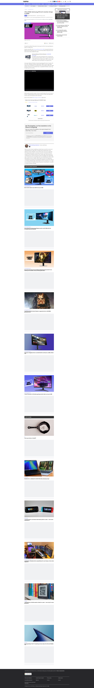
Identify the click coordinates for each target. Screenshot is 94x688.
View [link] (49, 106)
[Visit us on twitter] (54, 1)
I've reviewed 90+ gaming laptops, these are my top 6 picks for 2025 (62, 31)
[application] (39, 80)
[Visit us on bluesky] (56, 1)
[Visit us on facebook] (53, 1)
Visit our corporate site (60, 670)
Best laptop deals (62, 6)
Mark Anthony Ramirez (32, 15)
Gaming (26, 9)
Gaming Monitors (30, 9)
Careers (59, 680)
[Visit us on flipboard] (59, 1)
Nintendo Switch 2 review (42, 6)
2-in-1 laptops (33, 6)
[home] (24, 4)
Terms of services (38, 135)
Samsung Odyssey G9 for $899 (38, 49)
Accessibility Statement (28, 680)
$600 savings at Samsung (37, 97)
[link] (27, 57)
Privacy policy (49, 677)
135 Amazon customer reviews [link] (32, 102)
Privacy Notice (30, 136)
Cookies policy (60, 677)
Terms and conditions (28, 677)
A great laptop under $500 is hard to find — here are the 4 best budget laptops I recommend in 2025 (62, 16)
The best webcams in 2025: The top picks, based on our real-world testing (63, 26)
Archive (48, 680)
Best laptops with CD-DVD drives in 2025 (62, 35)
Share (27, 43)
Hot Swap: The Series (53, 6)
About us (37, 680)
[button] (69, 1)
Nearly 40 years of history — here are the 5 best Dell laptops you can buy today (63, 21)
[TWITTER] (30, 146)
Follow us (47, 43)
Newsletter (51, 43)
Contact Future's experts (40, 677)
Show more (40, 118)
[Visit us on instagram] (57, 1)
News (26, 15)
